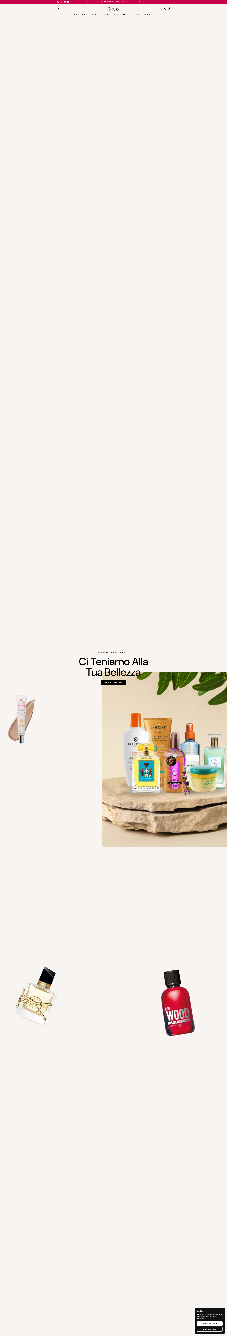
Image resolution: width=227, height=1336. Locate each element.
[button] (58, 9)
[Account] (165, 9)
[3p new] (113, 8)
